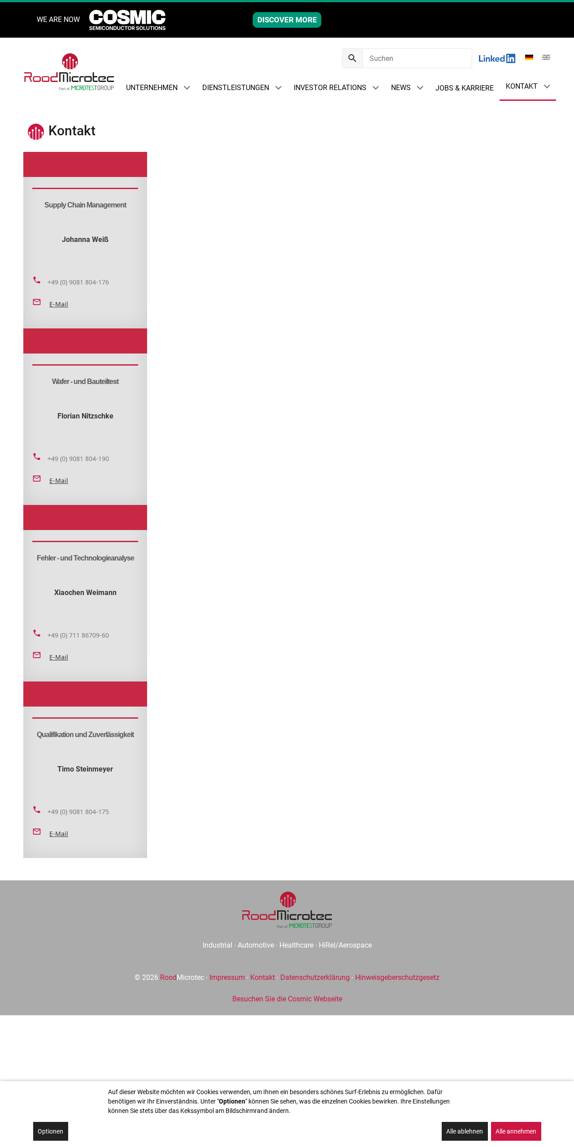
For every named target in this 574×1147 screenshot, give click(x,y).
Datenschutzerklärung (315, 977)
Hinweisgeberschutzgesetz (397, 977)
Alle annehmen (516, 1131)
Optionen (50, 1131)
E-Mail (58, 304)
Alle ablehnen (464, 1131)
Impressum (227, 977)
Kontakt (262, 977)
